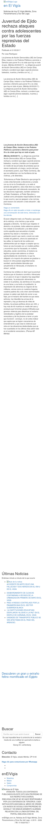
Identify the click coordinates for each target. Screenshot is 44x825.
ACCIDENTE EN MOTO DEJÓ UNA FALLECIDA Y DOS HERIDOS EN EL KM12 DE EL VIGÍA (23, 586)
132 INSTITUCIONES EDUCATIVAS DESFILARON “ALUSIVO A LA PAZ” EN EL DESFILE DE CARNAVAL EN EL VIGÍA (23, 612)
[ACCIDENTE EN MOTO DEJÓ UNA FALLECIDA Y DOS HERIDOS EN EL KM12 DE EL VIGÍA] (24, 581)
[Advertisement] (22, 121)
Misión (9, 780)
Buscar (38, 734)
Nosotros (10, 778)
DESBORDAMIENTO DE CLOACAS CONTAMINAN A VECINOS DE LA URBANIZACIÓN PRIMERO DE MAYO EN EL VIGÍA (24, 596)
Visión (9, 783)
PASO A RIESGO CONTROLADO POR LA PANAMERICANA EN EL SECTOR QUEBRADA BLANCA (23, 605)
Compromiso (12, 785)
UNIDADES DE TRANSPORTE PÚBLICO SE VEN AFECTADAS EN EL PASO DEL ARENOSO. (24, 620)
